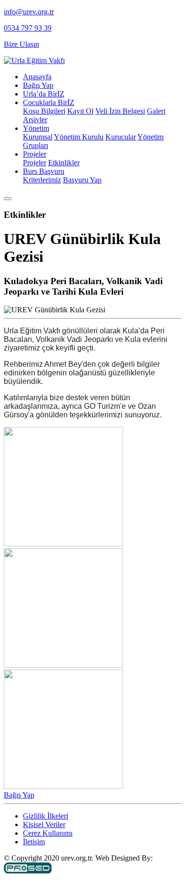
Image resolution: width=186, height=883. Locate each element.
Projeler (34, 154)
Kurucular (120, 137)
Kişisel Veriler (44, 824)
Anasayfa (37, 77)
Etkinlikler (64, 163)
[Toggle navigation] (7, 198)
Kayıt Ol (80, 111)
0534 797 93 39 (28, 28)
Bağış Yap (38, 85)
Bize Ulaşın (21, 44)
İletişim (34, 842)
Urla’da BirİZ (43, 94)
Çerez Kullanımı (47, 833)
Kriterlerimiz (42, 180)
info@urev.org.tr (29, 12)
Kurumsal (37, 137)
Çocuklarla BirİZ (48, 102)
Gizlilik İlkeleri (45, 816)
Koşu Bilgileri (44, 111)
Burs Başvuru (43, 171)
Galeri (156, 111)
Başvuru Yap (82, 180)
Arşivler (35, 120)
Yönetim (36, 128)
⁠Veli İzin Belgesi (120, 111)
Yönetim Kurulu (78, 137)
